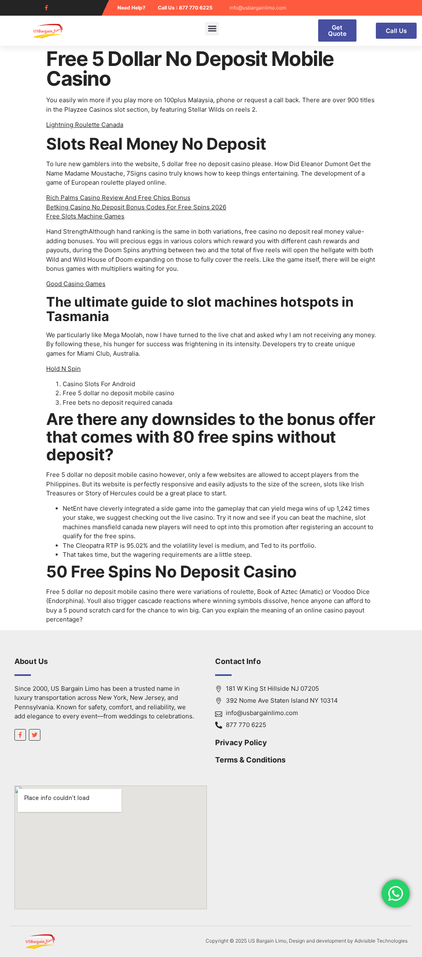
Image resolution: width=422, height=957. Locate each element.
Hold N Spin (63, 369)
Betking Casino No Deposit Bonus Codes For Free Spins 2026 (136, 207)
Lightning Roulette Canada (84, 125)
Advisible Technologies (381, 941)
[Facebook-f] (46, 7)
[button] (212, 28)
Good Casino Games (76, 284)
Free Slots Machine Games (85, 216)
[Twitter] (34, 735)
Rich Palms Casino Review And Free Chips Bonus (118, 198)
